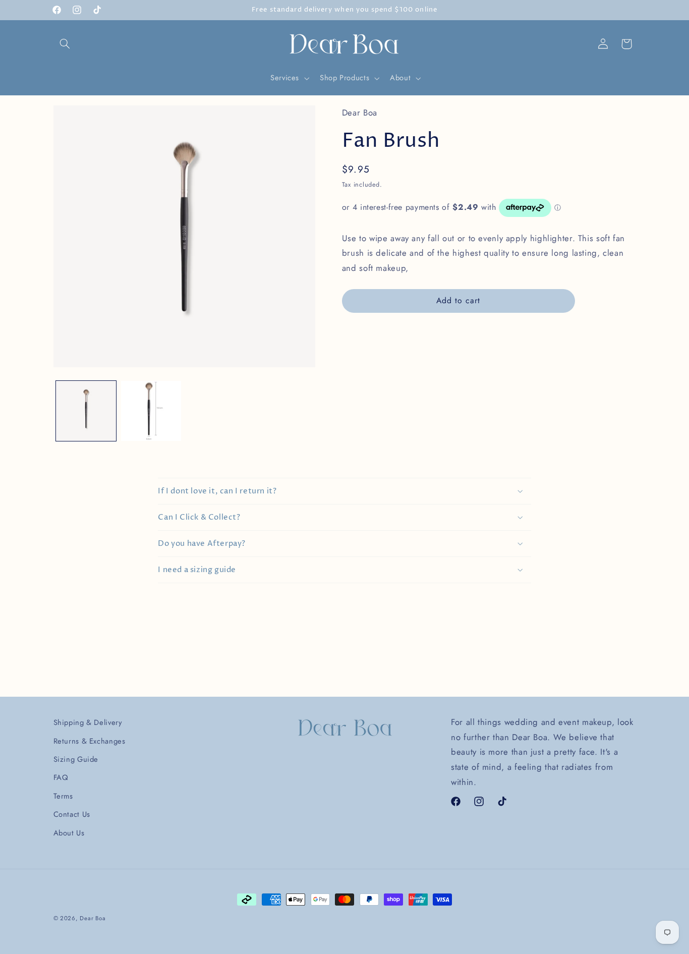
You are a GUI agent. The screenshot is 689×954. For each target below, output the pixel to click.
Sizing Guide (76, 759)
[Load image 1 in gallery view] (86, 411)
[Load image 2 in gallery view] (151, 411)
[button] (65, 43)
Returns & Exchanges (89, 741)
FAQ (61, 777)
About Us (69, 832)
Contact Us (71, 814)
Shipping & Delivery (87, 722)
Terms (63, 796)
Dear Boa (92, 918)
